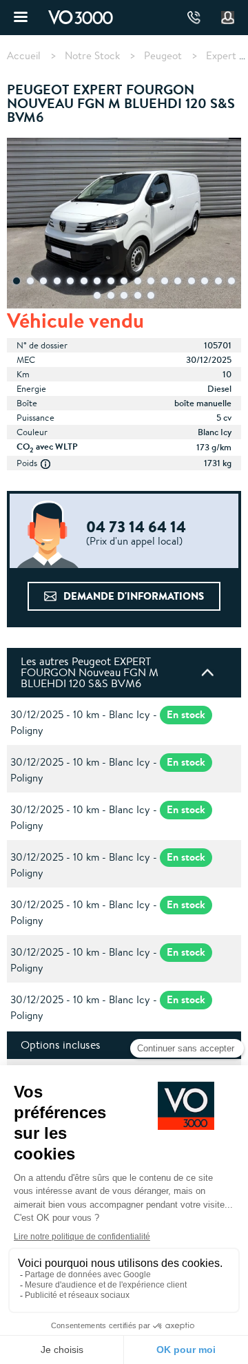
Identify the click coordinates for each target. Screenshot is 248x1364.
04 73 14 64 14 (193, 17)
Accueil (24, 56)
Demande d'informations (133, 596)
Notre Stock (92, 56)
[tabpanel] (124, 224)
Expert (221, 56)
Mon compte (228, 18)
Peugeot (163, 56)
